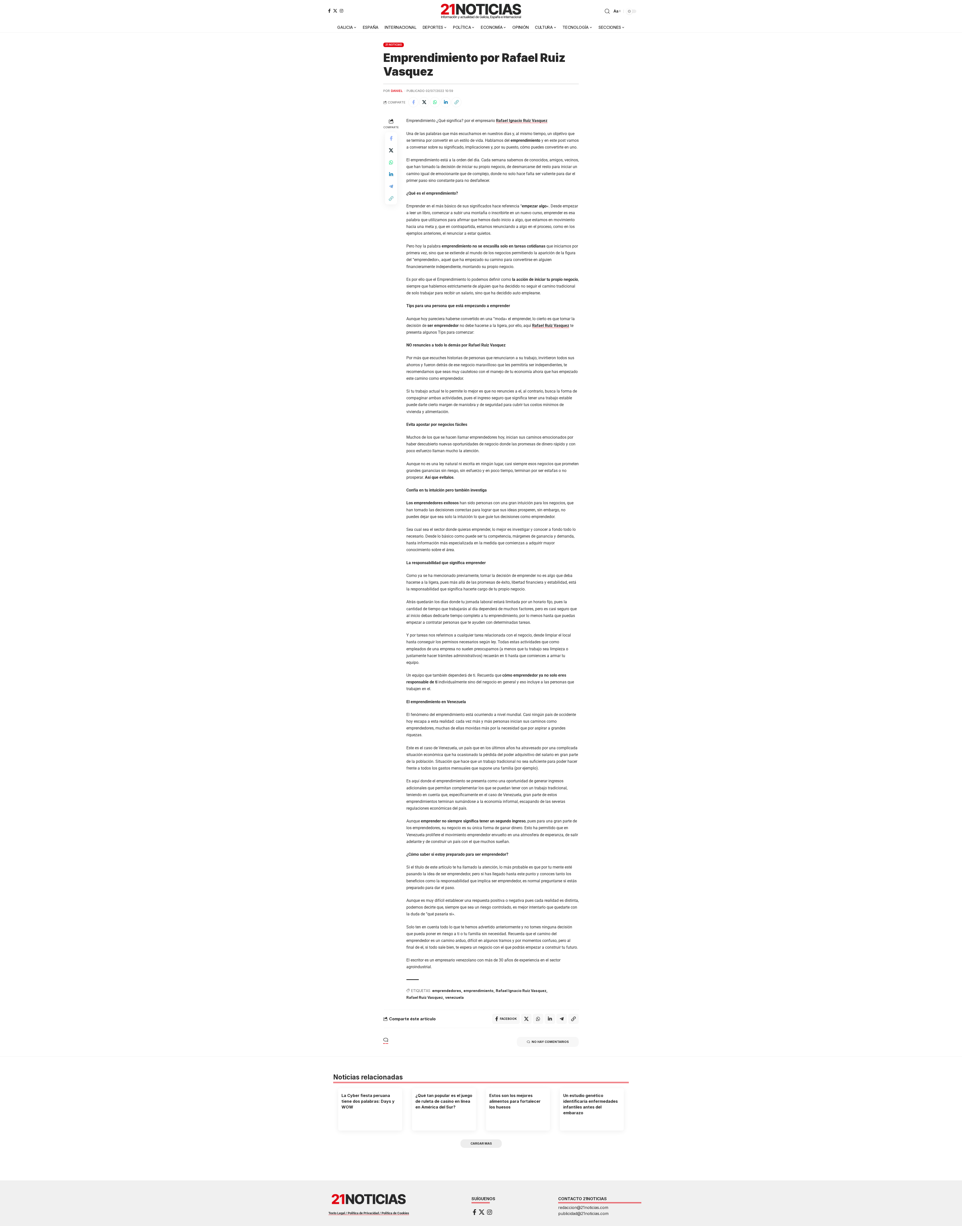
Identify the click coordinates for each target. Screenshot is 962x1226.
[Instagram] (341, 11)
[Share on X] (424, 102)
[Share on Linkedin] (446, 102)
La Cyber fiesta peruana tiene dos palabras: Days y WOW (368, 1101)
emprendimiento (478, 991)
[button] (607, 11)
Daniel (397, 91)
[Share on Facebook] (413, 102)
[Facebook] (329, 11)
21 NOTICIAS (393, 44)
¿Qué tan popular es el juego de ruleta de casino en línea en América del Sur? (443, 1101)
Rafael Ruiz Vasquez (550, 325)
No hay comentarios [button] (550, 1042)
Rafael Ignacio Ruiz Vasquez (521, 120)
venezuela (454, 997)
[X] (335, 11)
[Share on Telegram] (391, 186)
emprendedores (446, 991)
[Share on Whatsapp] (435, 102)
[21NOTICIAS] (481, 11)
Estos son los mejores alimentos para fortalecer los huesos (515, 1101)
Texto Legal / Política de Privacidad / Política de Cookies (368, 1213)
